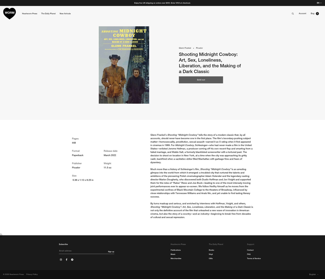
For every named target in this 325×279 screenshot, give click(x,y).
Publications (176, 250)
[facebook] (66, 260)
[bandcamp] (72, 260)
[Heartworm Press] (9, 13)
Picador (199, 48)
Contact (250, 250)
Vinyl (211, 254)
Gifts (211, 258)
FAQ (249, 254)
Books (211, 250)
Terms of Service (254, 258)
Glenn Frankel (185, 48)
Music (173, 254)
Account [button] (302, 13)
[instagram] (61, 260)
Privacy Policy (32, 274)
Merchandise (176, 258)
